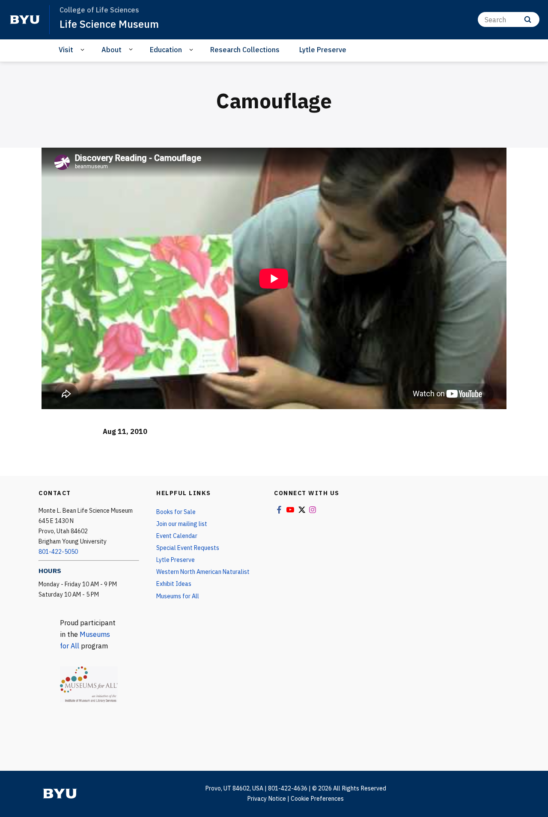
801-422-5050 (58, 552)
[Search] (527, 19)
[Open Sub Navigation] (83, 50)
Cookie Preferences (317, 798)
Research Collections (245, 49)
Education (166, 49)
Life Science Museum (109, 24)
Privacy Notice (266, 798)
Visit (66, 49)
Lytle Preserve (322, 49)
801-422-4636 (287, 788)
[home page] (25, 19)
